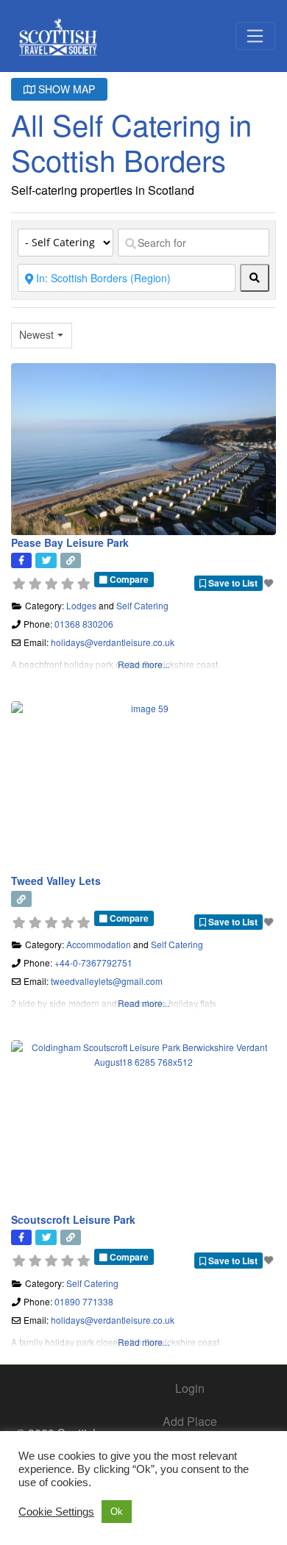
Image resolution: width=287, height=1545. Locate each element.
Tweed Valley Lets (56, 880)
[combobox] (41, 335)
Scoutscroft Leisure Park (73, 1219)
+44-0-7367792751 (93, 962)
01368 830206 (83, 623)
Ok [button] (116, 1511)
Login (190, 1388)
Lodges (81, 605)
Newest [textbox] (36, 335)
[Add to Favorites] (270, 582)
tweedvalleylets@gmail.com (107, 981)
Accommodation (98, 944)
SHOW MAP (65, 89)
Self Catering (142, 605)
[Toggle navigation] (255, 36)
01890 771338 (83, 1301)
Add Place (190, 1421)
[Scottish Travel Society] (58, 33)
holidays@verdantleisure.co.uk (112, 642)
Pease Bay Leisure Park (70, 542)
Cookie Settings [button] (56, 1512)
